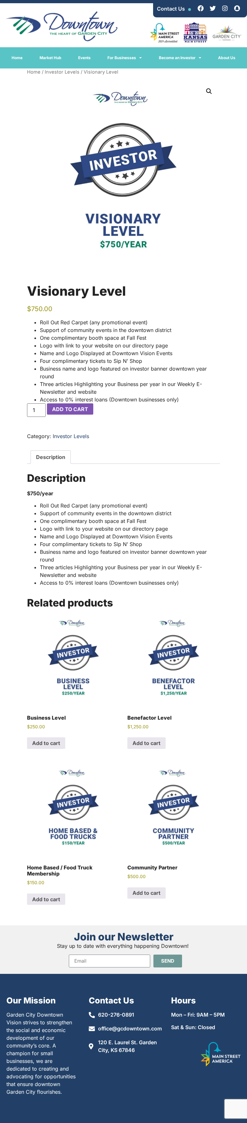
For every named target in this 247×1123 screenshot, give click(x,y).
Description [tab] (50, 457)
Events (84, 57)
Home (17, 57)
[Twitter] (212, 8)
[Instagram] (225, 8)
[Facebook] (200, 8)
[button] (209, 91)
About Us (226, 57)
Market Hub (50, 57)
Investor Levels (62, 72)
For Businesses (121, 57)
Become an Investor (177, 57)
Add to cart (70, 409)
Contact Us (171, 8)
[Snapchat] (237, 8)
